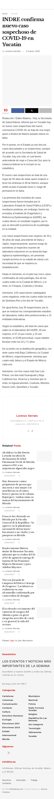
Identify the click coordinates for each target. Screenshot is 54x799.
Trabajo (34, 780)
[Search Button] (50, 4)
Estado (6, 731)
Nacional (33, 700)
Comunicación (9, 704)
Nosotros (6, 780)
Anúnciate (21, 780)
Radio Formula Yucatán (36, 709)
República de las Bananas (37, 719)
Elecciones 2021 (11, 723)
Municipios (34, 696)
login (12, 640)
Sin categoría (35, 724)
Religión (32, 714)
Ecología (6, 719)
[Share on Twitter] (31, 110)
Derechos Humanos (12, 715)
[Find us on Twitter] (8, 753)
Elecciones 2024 (11, 727)
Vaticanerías (34, 732)
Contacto (7, 708)
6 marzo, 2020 (33, 51)
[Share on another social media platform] (45, 110)
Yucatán (14, 14)
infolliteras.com (16, 789)
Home (5, 14)
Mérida (5, 739)
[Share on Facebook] (17, 110)
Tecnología (34, 728)
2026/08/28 (9, 476)
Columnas (7, 700)
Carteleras (8, 696)
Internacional (9, 735)
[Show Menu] (3, 4)
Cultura (6, 712)
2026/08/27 (9, 511)
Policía (32, 704)
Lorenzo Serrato (13, 51)
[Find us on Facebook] (3, 753)
